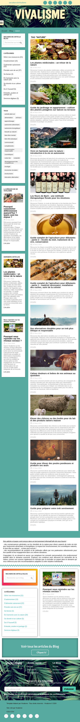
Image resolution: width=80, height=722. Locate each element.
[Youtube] (12, 716)
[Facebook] (60, 3)
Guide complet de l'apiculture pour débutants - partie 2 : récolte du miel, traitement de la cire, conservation (52, 240)
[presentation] (2, 285)
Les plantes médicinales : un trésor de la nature (50, 64)
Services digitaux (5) (11, 98)
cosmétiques (9, 154)
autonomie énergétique (12, 128)
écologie (7, 166)
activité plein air (10, 114)
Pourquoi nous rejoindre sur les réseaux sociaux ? (58, 590)
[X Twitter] (55, 3)
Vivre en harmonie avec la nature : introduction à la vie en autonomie (47, 152)
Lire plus (7, 243)
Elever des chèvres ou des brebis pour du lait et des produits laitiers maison (52, 419)
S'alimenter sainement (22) (12, 65)
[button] (40, 652)
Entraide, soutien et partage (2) (11, 93)
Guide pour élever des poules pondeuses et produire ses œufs (52, 464)
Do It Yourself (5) (10, 89)
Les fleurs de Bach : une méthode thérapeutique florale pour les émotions (50, 197)
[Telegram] (45, 3)
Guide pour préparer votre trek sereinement (52, 508)
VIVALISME (40, 14)
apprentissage (9, 121)
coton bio (8, 158)
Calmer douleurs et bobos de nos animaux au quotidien (52, 374)
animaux (18, 117)
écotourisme (9, 173)
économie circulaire (11, 170)
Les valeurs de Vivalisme (17, 3)
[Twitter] (31, 716)
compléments (9, 146)
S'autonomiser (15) (11, 61)
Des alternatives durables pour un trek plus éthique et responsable (51, 329)
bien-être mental (10, 135)
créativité (17, 158)
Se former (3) (8, 74)
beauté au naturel (10, 132)
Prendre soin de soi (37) (12, 70)
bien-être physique (11, 139)
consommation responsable (9, 150)
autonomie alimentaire (12, 124)
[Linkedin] (70, 3)
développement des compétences (11, 162)
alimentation (9, 117)
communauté (9, 142)
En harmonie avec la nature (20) (11, 79)
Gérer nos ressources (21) (13, 57)
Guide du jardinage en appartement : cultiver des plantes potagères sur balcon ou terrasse (52, 109)
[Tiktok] (50, 3)
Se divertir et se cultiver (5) (12, 84)
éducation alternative (11, 177)
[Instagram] (65, 3)
